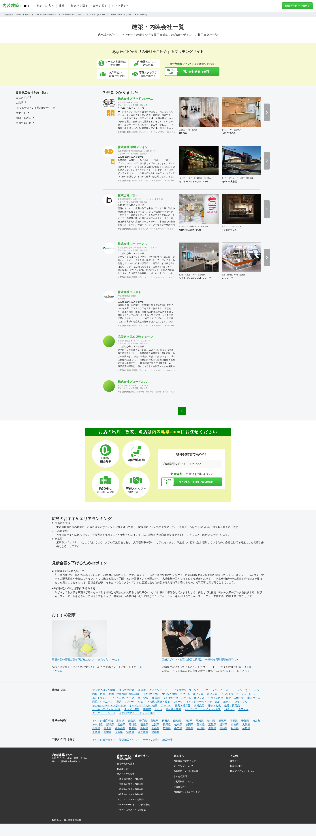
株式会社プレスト (129, 292)
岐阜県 (178, 724)
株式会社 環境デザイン (133, 147)
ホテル (165, 392)
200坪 (199, 178)
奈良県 (107, 728)
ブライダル (241, 701)
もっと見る (243, 670)
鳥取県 (133, 728)
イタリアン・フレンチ (164, 132)
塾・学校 (143, 697)
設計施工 (143, 105)
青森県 (132, 720)
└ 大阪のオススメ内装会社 (130, 784)
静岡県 (189, 724)
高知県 (223, 728)
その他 (158, 392)
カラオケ (243, 709)
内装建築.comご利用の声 (186, 771)
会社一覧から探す (126, 763)
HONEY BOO (228, 133)
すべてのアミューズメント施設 (203, 709)
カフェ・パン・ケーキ (215, 690)
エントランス (100, 697)
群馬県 (222, 720)
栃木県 (211, 720)
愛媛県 (212, 728)
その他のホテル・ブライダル (109, 705)
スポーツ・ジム (134, 701)
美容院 (182, 130)
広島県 (167, 728)
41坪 (197, 226)
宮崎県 (130, 732)
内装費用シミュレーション (187, 791)
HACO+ (183, 133)
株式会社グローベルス (132, 381)
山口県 (178, 728)
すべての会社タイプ (103, 739)
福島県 (188, 720)
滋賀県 (223, 724)
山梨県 (155, 724)
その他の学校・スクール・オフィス (183, 697)
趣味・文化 (214, 705)
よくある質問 (180, 776)
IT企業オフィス (229, 230)
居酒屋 (134, 132)
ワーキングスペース (122, 697)
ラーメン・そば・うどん (246, 690)
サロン (224, 130)
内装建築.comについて (185, 761)
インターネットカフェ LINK (193, 181)
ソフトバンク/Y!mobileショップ (195, 278)
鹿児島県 (143, 732)
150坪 (242, 178)
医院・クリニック (102, 701)
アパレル (166, 705)
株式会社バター (128, 195)
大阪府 (246, 724)
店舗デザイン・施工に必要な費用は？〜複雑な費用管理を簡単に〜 (200, 659)
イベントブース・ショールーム (239, 693)
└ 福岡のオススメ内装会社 (130, 789)
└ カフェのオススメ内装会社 (131, 799)
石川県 (133, 724)
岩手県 (143, 720)
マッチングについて (183, 766)
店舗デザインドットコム (242, 771)
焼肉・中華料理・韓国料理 (142, 392)
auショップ (227, 278)
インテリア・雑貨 (186, 226)
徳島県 (189, 728)
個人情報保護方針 (72, 820)
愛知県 (201, 724)
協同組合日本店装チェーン (135, 336)
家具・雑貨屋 (182, 705)
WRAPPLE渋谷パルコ (190, 230)
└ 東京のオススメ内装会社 (130, 779)
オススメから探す (126, 774)
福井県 (144, 724)
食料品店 (199, 705)
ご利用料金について (183, 781)
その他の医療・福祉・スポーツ (165, 701)
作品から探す (123, 768)
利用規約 (56, 820)
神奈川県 (97, 724)
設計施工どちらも (129, 739)
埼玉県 (234, 720)
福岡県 (235, 728)
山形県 (177, 720)
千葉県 (245, 720)
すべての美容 (132, 709)
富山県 (121, 724)
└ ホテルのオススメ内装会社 (131, 809)
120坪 (194, 275)
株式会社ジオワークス (132, 243)
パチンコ (174, 392)
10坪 (231, 130)
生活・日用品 (184, 275)
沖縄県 (155, 732)
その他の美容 (173, 709)
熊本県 (107, 732)
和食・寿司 (98, 693)
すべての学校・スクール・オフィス (182, 693)
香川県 (201, 728)
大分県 (119, 732)
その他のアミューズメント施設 (137, 713)
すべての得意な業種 (103, 690)
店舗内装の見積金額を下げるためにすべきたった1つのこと (86, 659)
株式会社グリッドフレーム (135, 98)
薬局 (119, 701)
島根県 (144, 728)
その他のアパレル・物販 (106, 709)
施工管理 (134, 105)
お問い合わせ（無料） (297, 5)
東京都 (256, 720)
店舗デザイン (123, 105)
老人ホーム (253, 697)
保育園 (156, 697)
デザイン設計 (151, 739)
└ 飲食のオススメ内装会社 (130, 794)
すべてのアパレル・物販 (143, 705)
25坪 (232, 226)
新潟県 (110, 724)
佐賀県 (246, 728)
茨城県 (200, 720)
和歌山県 (120, 728)
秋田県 (166, 720)
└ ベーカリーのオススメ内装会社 (133, 804)
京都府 (235, 724)
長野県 (167, 724)
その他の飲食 (151, 693)
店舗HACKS (236, 766)
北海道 (120, 720)
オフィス (225, 226)
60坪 (236, 275)
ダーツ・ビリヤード (187, 178)
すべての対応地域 (102, 720)
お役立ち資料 (180, 786)
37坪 (188, 130)
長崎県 (96, 732)
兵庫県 (96, 728)
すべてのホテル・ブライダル (203, 701)
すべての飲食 (126, 690)
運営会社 (234, 761)
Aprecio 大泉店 (229, 181)
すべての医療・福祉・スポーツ (226, 697)
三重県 (212, 724)
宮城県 (154, 720)
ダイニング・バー (146, 132)
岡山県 (155, 728)
